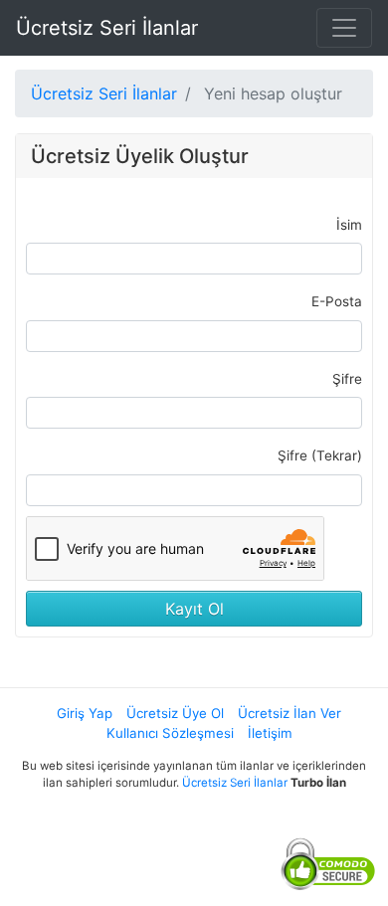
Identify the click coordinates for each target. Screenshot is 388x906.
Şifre (347, 379)
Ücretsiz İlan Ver (289, 713)
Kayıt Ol (194, 609)
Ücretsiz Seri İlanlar (107, 28)
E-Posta (336, 301)
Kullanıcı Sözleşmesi (170, 733)
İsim (349, 225)
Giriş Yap (84, 713)
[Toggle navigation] (344, 28)
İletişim (270, 733)
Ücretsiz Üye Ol (175, 713)
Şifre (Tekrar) (320, 455)
